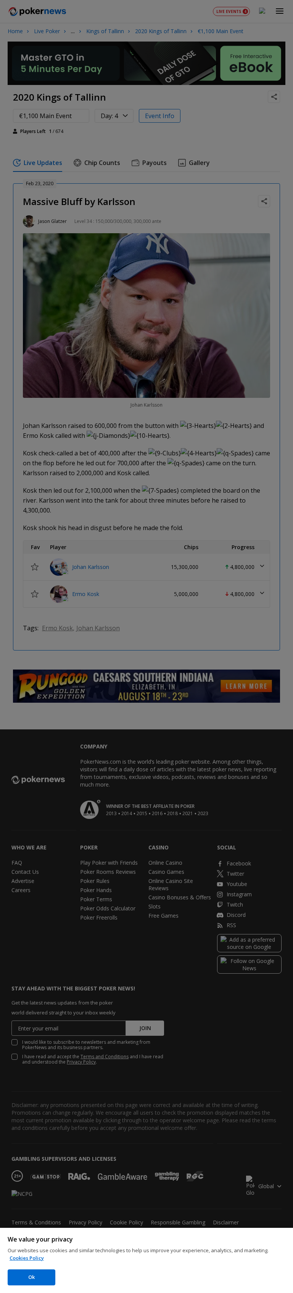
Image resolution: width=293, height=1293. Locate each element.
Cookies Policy (27, 1258)
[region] (146, 1260)
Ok (31, 1277)
